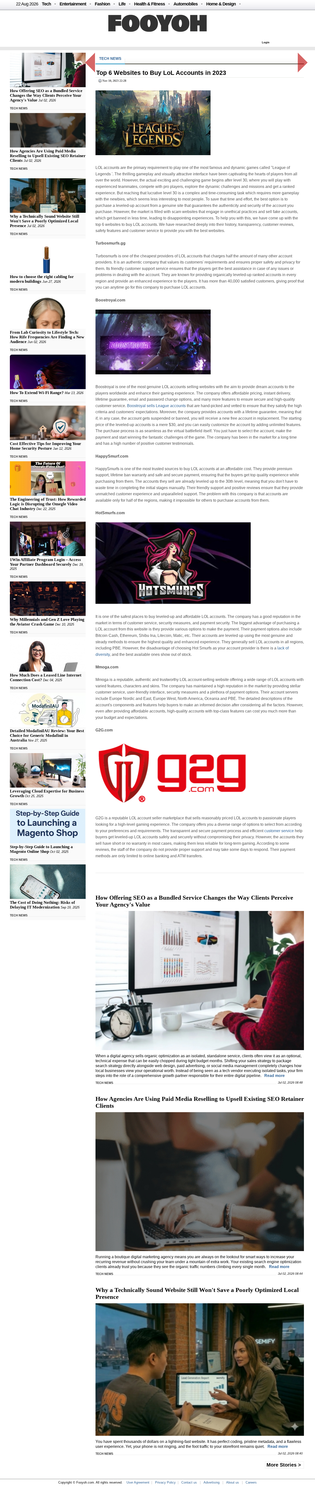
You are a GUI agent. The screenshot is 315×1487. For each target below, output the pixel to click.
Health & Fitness (149, 3)
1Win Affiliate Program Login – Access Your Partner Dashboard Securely (45, 562)
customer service (279, 831)
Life (122, 3)
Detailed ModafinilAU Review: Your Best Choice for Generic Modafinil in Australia (47, 735)
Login (265, 42)
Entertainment (73, 3)
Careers (251, 1482)
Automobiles (185, 3)
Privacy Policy (165, 1482)
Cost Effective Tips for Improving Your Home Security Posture (45, 446)
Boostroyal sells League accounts (156, 406)
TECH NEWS (19, 108)
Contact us (189, 1482)
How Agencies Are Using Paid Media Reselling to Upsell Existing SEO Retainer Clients (48, 156)
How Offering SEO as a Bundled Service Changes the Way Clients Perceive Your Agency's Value (46, 95)
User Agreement (137, 1482)
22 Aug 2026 (27, 3)
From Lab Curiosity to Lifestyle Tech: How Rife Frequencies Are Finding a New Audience (47, 337)
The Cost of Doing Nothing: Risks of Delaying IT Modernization (42, 904)
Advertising (212, 1482)
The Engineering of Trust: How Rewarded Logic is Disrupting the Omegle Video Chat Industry (48, 504)
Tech (46, 3)
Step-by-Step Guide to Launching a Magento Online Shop (41, 849)
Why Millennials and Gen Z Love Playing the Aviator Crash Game (47, 622)
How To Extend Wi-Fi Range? (37, 392)
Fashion (102, 3)
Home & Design (221, 3)
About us (232, 1482)
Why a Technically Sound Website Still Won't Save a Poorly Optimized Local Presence (44, 221)
